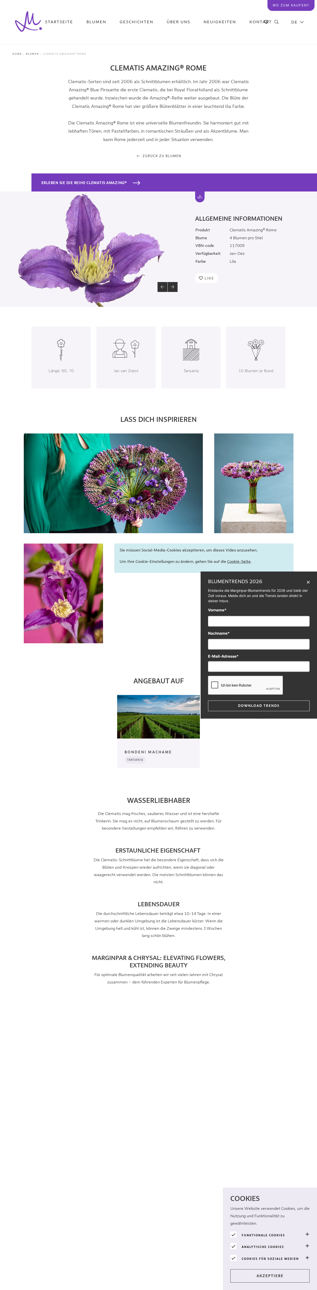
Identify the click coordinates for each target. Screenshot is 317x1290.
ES (298, 84)
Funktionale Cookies (263, 1235)
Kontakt (260, 22)
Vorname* (217, 610)
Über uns (178, 22)
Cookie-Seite (239, 562)
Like (209, 278)
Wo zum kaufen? (291, 5)
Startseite (59, 22)
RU (297, 109)
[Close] (308, 582)
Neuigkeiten (220, 22)
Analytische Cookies (263, 1246)
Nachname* (219, 633)
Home (17, 54)
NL (298, 35)
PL (298, 59)
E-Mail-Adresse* (223, 656)
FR (298, 97)
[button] (162, 287)
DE (294, 22)
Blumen (96, 22)
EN (297, 47)
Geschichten (136, 22)
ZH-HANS (298, 72)
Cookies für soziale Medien (270, 1258)
